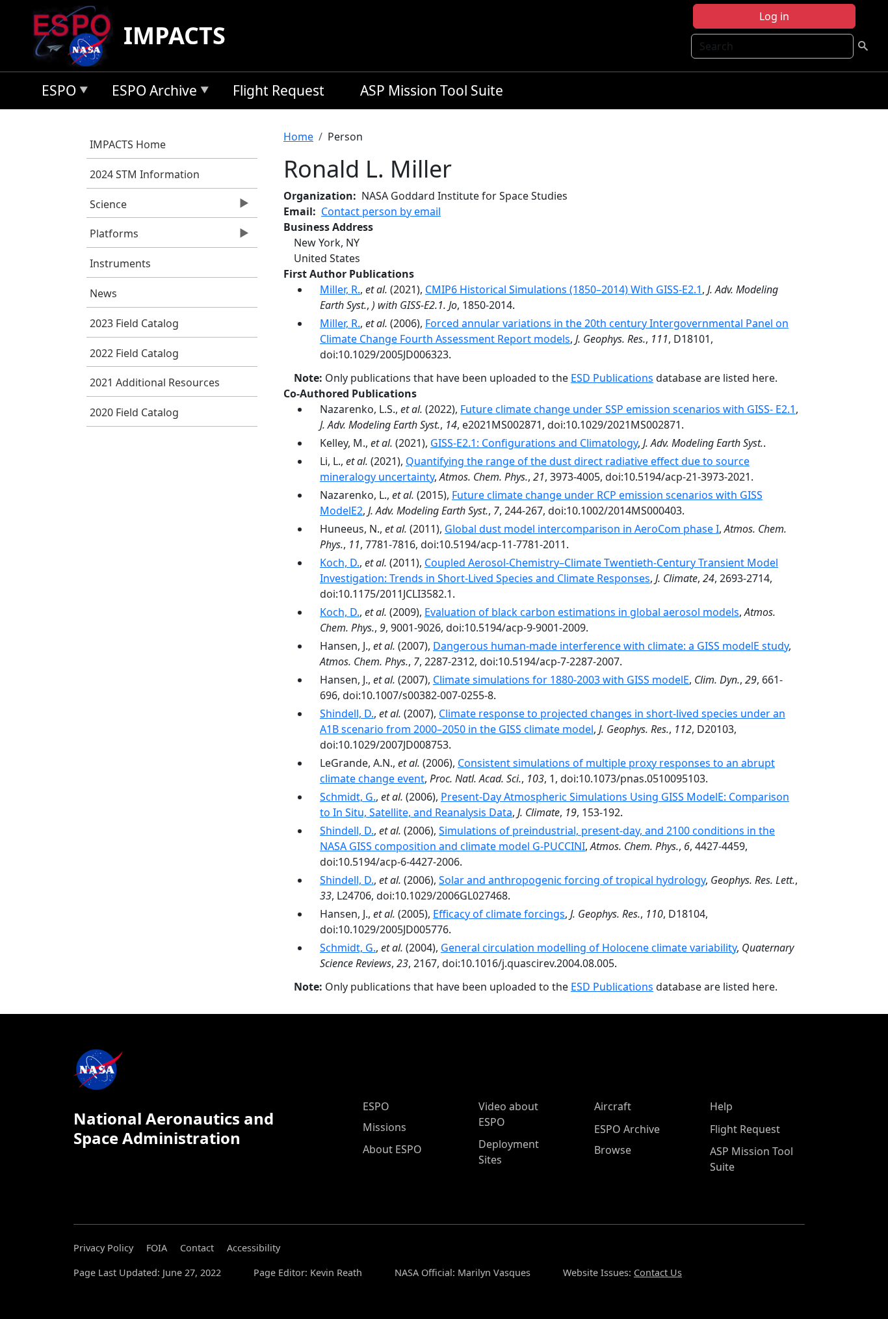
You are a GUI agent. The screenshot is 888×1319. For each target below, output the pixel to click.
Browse (612, 1150)
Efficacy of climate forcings (499, 914)
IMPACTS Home (128, 144)
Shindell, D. (347, 713)
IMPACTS (175, 35)
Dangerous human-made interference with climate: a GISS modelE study (611, 646)
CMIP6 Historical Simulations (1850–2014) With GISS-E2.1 (563, 289)
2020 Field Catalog (134, 412)
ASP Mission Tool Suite (431, 90)
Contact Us (658, 1272)
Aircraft (612, 1106)
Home (298, 136)
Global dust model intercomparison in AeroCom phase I (582, 529)
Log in (774, 16)
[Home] (77, 35)
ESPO (55, 92)
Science (106, 207)
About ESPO (392, 1149)
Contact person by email (381, 211)
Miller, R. (340, 289)
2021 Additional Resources (155, 382)
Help (721, 1106)
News (103, 293)
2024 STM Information (145, 174)
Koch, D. (339, 562)
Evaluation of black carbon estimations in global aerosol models (581, 612)
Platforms (112, 236)
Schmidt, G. (348, 797)
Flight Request (278, 90)
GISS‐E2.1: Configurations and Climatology (534, 443)
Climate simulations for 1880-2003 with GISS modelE (561, 680)
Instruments (120, 263)
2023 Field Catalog (134, 323)
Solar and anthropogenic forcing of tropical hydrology (572, 880)
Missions (384, 1127)
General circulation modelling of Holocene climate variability (589, 947)
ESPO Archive (151, 92)
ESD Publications (612, 378)
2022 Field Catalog (134, 353)
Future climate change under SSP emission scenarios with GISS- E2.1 (628, 409)
